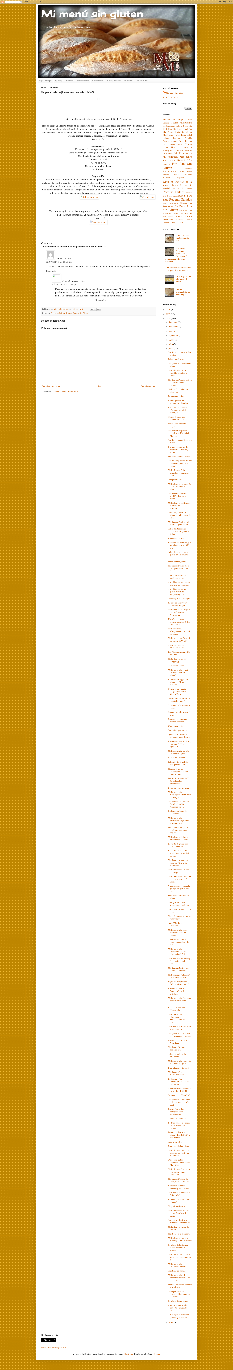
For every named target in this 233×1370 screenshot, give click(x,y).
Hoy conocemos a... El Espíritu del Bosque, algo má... (178, 449)
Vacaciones (179, 219)
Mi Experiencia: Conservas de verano (178, 1265)
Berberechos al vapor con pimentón (179, 1200)
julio (171, 344)
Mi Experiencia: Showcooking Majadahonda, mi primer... (176, 1018)
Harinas (188, 144)
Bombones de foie (176, 538)
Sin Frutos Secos (183, 206)
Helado (165, 147)
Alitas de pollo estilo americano (177, 1055)
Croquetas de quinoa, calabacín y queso (177, 576)
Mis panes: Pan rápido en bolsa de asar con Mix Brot (179, 1102)
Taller (181, 213)
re (191, 178)
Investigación (168, 150)
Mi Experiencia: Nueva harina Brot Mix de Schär (178, 1213)
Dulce (177, 134)
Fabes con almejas (176, 359)
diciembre (173, 322)
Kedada (180, 150)
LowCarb (188, 150)
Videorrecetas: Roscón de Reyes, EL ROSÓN (179, 1089)
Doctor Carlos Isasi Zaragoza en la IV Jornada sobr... (177, 1111)
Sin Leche (173, 213)
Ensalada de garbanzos (178, 1300)
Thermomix (168, 219)
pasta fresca (186, 171)
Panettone (188, 168)
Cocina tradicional (58, 313)
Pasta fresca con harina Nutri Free (178, 1041)
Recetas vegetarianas (170, 203)
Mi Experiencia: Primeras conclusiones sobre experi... (179, 1001)
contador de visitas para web (53, 1347)
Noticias (166, 164)
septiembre (174, 335)
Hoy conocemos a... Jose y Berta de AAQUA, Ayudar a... (180, 744)
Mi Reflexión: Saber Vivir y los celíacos (179, 1027)
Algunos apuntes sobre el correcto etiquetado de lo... (179, 1308)
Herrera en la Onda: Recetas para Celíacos (178, 1187)
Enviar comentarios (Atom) (66, 391)
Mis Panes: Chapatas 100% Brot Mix (177, 1073)
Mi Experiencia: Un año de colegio (178, 871)
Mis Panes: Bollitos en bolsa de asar (178, 1048)
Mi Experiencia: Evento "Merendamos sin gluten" (178, 672)
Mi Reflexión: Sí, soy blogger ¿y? (177, 660)
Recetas (168, 181)
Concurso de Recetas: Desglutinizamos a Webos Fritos (177, 691)
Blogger (156, 1353)
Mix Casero (169, 159)
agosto (172, 339)
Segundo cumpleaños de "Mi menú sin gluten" (178, 983)
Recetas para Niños (114, 80)
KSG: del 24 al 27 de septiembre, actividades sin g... (179, 853)
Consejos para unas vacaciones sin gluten (178, 903)
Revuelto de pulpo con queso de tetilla (178, 845)
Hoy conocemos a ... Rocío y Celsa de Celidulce (177, 991)
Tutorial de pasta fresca (178, 730)
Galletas (172, 144)
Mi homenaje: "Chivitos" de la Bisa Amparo (179, 976)
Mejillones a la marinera (179, 1233)
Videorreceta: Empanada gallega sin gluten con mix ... (179, 888)
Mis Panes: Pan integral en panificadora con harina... (180, 382)
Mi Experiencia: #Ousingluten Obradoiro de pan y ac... (179, 795)
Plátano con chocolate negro (177, 425)
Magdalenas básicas (177, 1206)
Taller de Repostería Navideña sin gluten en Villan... (179, 531)
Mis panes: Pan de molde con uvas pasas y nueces (179, 1034)
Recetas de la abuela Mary (177, 183)
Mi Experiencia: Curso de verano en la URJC (179, 639)
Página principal (45, 80)
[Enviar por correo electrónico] (91, 309)
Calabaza (189, 119)
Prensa (176, 174)
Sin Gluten (84, 313)
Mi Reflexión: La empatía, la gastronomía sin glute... (179, 486)
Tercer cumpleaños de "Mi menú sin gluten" (179, 699)
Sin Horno (183, 210)
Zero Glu (179, 222)
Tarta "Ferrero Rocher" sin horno (179, 910)
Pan (174, 163)
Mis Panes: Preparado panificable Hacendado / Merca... (179, 433)
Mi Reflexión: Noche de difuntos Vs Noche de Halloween (178, 1153)
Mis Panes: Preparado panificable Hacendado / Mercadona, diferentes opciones (176, 255)
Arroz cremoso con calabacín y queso (177, 646)
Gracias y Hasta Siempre (179, 598)
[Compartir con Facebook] (97, 309)
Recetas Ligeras (172, 196)
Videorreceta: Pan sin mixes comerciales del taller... (178, 942)
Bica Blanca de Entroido (179, 1067)
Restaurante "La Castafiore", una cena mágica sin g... (178, 1081)
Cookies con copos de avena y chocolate (177, 720)
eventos (174, 140)
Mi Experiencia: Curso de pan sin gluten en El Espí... (179, 879)
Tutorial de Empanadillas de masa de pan (183, 292)
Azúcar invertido (175, 1141)
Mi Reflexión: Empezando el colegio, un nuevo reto (180, 1239)
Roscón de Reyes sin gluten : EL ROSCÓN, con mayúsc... (179, 1135)
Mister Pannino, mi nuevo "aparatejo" (179, 917)
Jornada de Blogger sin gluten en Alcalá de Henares (178, 682)
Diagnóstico (168, 131)
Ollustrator (128, 1353)
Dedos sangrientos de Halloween (177, 812)
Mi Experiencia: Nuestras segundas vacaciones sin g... (179, 1257)
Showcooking (168, 206)
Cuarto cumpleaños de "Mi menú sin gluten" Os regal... (180, 463)
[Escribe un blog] (93, 309)
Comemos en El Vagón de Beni (179, 713)
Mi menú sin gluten (92, 14)
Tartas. (170, 217)
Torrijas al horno (175, 479)
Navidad (181, 159)
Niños (189, 160)
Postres (166, 174)
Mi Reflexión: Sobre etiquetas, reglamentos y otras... (179, 473)
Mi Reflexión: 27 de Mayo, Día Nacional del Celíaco (180, 961)
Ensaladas (177, 138)
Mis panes (186, 156)
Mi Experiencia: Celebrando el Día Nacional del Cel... (177, 951)
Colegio (179, 126)
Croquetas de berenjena (178, 1145)
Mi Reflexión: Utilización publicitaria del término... (179, 505)
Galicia (165, 144)
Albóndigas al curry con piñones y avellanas (178, 1316)
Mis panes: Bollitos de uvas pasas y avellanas (178, 1180)
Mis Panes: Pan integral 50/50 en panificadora (178, 523)
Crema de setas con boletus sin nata (182, 238)
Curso (185, 126)
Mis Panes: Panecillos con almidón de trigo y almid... (179, 496)
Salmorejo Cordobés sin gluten (178, 897)
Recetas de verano (182, 188)
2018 (168, 318)
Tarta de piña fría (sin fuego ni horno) (183, 279)
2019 (168, 313)
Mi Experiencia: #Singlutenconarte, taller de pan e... (179, 631)
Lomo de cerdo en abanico (179, 787)
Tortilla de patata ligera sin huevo (180, 441)
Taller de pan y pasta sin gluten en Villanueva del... (179, 554)
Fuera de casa (185, 140)
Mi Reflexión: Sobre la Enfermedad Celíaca (178, 838)
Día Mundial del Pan (182, 129)
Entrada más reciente (51, 386)
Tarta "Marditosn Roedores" (175, 924)
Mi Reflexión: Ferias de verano (178, 1228)
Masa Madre (168, 153)
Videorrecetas (169, 222)
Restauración (186, 202)
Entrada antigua (148, 386)
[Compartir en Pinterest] (100, 309)
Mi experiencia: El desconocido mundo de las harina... (179, 1294)
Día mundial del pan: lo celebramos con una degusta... (178, 830)
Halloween (180, 144)
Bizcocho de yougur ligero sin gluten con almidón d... (179, 545)
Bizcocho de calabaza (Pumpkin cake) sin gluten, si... (177, 410)
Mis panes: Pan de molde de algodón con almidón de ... (179, 568)
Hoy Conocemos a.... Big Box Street (179, 653)
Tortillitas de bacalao (177, 1270)
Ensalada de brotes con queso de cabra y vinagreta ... (178, 1247)
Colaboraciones (169, 126)
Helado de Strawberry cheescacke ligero (177, 604)
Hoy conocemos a (181, 147)
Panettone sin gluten (177, 561)
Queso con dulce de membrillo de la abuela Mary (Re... (179, 1162)
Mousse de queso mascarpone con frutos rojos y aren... (179, 771)
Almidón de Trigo (173, 119)
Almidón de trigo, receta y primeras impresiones (179, 583)
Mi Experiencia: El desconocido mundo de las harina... (179, 1277)
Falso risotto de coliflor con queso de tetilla (178, 763)
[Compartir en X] (95, 309)
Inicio (100, 386)
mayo (171, 1322)
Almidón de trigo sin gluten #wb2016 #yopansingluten (177, 591)
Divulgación (168, 134)
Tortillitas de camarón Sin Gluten (179, 353)
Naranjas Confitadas (177, 1118)
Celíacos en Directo (176, 665)
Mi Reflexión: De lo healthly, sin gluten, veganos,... (177, 373)
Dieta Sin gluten (183, 131)
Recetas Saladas (83, 80)
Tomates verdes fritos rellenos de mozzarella (179, 1221)
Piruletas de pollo (175, 396)
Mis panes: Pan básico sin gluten (179, 364)
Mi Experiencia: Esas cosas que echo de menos (177, 932)
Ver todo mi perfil (170, 97)
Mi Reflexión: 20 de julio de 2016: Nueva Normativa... (179, 612)
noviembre (174, 326)
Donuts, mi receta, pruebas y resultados (180, 1286)
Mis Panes (69, 80)
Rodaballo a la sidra (177, 757)
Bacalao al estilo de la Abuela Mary (177, 1009)
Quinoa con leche (175, 725)
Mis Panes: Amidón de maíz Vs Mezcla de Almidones (178, 863)
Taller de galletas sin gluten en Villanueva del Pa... (179, 515)
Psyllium (180, 177)
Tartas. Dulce (184, 216)
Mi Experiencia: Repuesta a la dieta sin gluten (179, 1062)
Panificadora (169, 171)
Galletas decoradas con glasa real (178, 390)
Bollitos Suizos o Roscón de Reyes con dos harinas (179, 1125)
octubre (172, 330)
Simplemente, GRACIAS (179, 1095)
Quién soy (58, 80)
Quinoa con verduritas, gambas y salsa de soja (179, 735)
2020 (168, 309)
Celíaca (166, 122)
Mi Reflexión (128, 80)
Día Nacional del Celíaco (179, 456)
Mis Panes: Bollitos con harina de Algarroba (178, 969)
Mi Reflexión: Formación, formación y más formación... (179, 1172)
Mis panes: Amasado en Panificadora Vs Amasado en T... (178, 804)
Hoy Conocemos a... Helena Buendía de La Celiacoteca (179, 622)
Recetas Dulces (97, 80)
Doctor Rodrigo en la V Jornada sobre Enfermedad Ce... (178, 781)
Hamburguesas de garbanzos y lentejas (178, 401)
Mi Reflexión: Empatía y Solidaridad (179, 1194)
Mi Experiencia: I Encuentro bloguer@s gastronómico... (178, 820)
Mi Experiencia (142, 80)
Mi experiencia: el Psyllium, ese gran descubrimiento (179, 269)
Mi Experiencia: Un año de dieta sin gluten (178, 752)
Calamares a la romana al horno (179, 706)
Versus (189, 219)
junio (171, 348)
